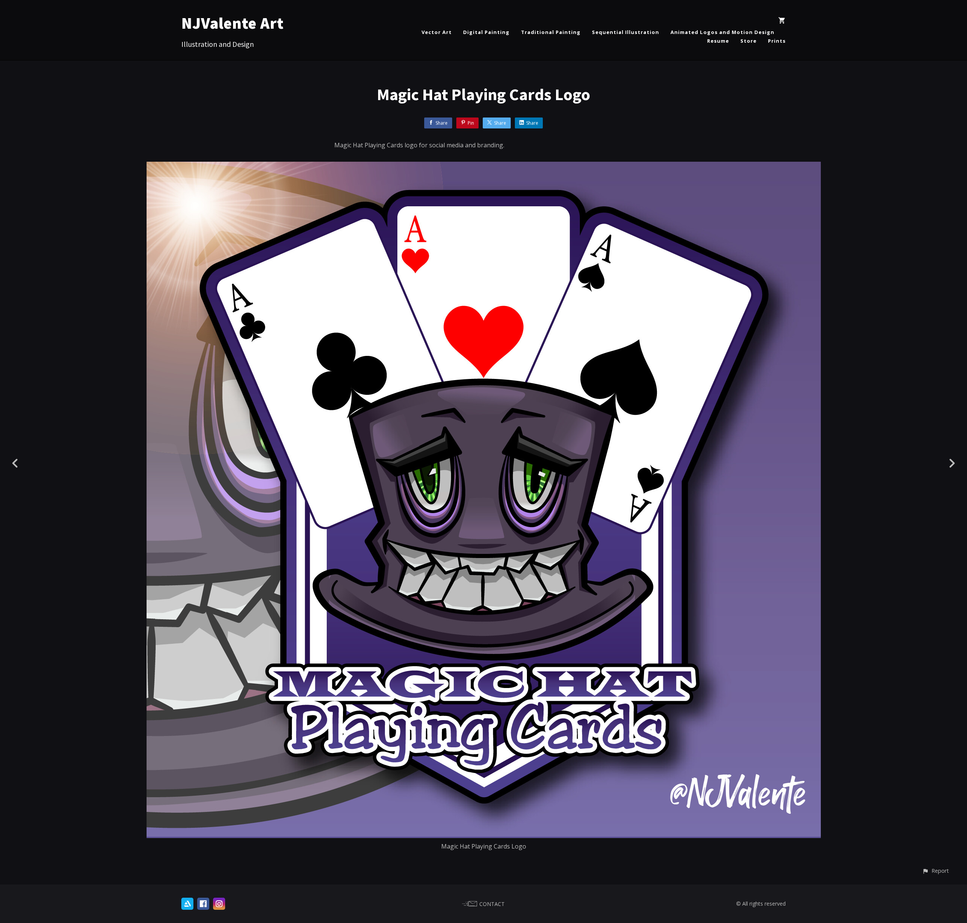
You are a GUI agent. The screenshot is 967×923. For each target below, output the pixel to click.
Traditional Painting (551, 32)
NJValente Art (232, 23)
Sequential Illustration (625, 32)
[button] (935, 870)
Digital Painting (486, 32)
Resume (718, 40)
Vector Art (437, 32)
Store (748, 40)
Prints (777, 40)
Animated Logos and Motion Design (722, 32)
